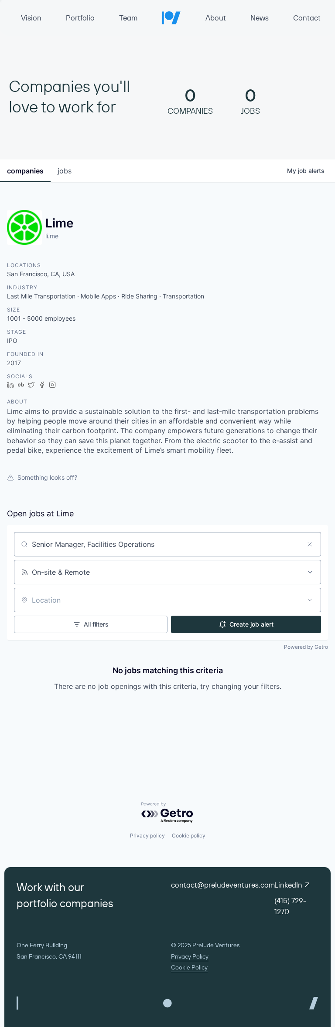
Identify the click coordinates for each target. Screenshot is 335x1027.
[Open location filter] (309, 600)
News (259, 17)
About (215, 17)
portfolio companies (65, 903)
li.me (51, 236)
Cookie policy (188, 835)
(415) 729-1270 (290, 906)
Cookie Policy (189, 967)
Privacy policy (147, 835)
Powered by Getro (306, 647)
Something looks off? (47, 477)
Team (128, 17)
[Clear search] (309, 544)
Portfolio (80, 17)
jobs (65, 170)
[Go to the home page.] (171, 17)
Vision (31, 17)
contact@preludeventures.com (223, 884)
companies (25, 170)
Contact (307, 17)
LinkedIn (288, 884)
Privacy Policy (190, 956)
